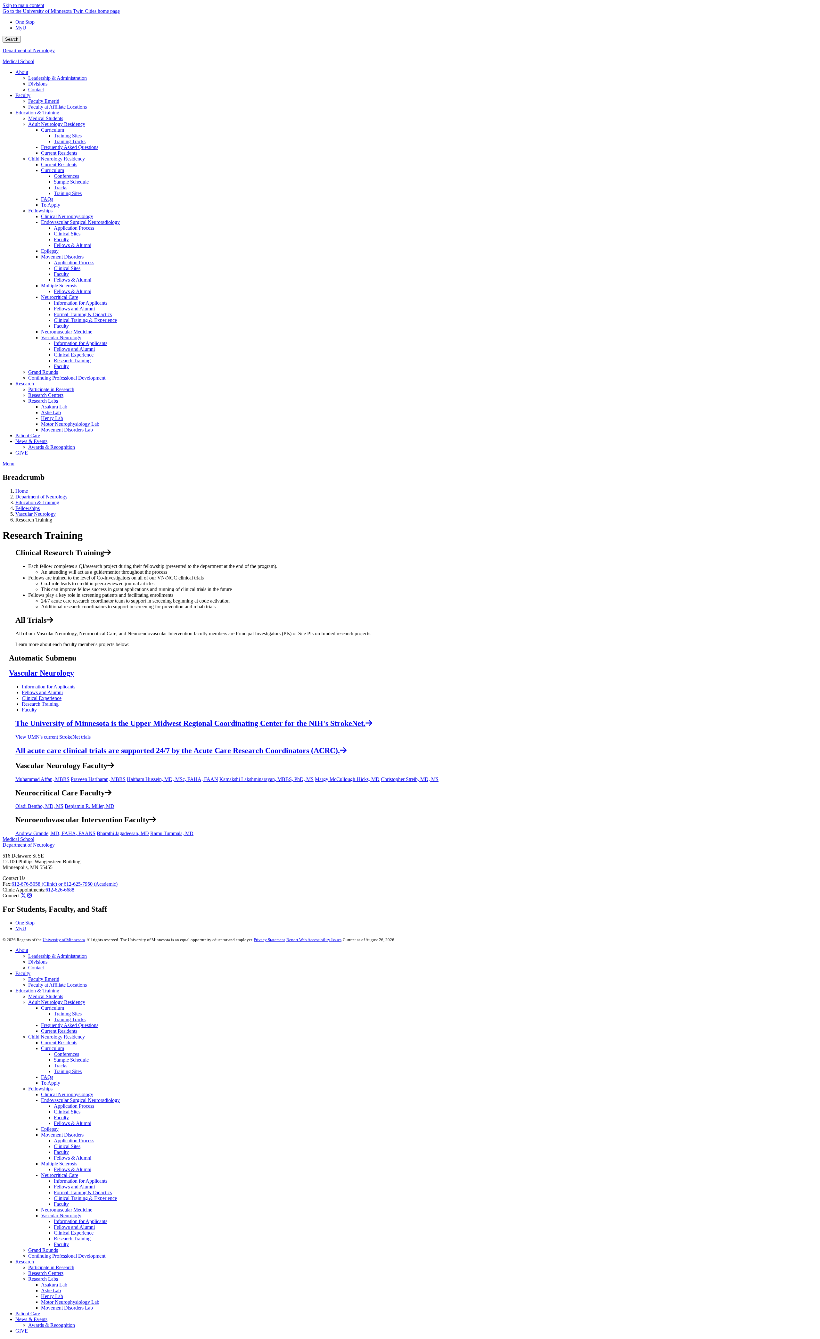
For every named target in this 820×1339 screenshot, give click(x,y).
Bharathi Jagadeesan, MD (123, 833)
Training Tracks (70, 1019)
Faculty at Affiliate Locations (57, 985)
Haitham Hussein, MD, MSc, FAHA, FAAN (172, 779)
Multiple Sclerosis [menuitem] (59, 285)
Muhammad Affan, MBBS (42, 779)
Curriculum (52, 1008)
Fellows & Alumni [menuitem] (72, 245)
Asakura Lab (54, 1284)
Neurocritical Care (59, 1175)
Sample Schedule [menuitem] (71, 182)
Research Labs (43, 1279)
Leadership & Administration (57, 956)
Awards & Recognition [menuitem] (51, 447)
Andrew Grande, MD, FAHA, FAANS (55, 833)
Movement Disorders (62, 1135)
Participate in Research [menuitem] (51, 389)
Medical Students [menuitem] (45, 118)
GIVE (21, 1331)
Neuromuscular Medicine (66, 1209)
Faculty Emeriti (43, 979)
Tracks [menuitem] (60, 187)
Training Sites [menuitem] (68, 135)
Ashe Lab (51, 1290)
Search (11, 39)
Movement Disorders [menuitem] (62, 256)
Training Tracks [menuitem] (70, 141)
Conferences (66, 1054)
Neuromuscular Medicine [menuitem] (66, 331)
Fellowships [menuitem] (40, 210)
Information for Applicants (48, 686)
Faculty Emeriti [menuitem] (43, 101)
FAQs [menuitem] (47, 199)
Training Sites (68, 1013)
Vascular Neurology (35, 514)
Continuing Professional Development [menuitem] (66, 378)
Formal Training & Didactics (83, 1192)
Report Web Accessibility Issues (313, 939)
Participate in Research (51, 1267)
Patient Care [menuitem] (27, 435)
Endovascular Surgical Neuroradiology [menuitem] (80, 222)
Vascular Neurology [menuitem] (61, 337)
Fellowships (27, 508)
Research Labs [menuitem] (43, 401)
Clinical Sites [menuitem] (67, 233)
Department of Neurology (29, 50)
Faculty (29, 709)
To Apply (50, 1083)
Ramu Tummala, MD (171, 833)
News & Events (31, 1319)
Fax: (7, 884)
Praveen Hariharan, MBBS (98, 779)
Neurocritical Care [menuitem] (59, 297)
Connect (11, 895)
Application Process (74, 1106)
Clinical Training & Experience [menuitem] (85, 320)
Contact (36, 967)
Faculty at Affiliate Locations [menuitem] (57, 107)
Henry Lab (52, 1296)
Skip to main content (23, 5)
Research (24, 1261)
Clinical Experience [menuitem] (74, 354)
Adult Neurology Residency (56, 1002)
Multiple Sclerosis (59, 1163)
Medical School (18, 61)
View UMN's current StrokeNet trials (53, 737)
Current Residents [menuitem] (59, 153)
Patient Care (27, 1313)
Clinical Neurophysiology (67, 1094)
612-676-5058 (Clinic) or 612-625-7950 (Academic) (65, 884)
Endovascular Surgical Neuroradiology (80, 1100)
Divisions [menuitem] (37, 83)
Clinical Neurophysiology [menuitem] (67, 216)
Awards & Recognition (51, 1325)
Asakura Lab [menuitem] (54, 406)
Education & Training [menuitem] (37, 112)
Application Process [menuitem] (74, 228)
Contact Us (14, 878)
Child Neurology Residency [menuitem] (56, 158)
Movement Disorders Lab (67, 1307)
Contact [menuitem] (36, 89)
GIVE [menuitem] (21, 453)
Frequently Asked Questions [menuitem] (69, 147)
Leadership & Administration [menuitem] (57, 78)
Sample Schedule (71, 1060)
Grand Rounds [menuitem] (43, 372)
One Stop (25, 22)
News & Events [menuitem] (31, 441)
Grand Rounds (43, 1250)
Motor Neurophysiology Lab (70, 1302)
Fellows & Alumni (72, 1123)
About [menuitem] (21, 72)
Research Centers (45, 1273)
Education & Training (37, 502)
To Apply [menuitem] (50, 205)
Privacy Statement (269, 939)
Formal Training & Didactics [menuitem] (83, 314)
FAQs (47, 1077)
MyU (20, 27)
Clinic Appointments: (24, 889)
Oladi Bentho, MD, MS (39, 806)
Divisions (37, 962)
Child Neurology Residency (56, 1036)
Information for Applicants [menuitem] (80, 303)
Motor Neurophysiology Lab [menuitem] (70, 424)
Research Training (40, 704)
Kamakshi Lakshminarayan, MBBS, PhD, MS (266, 779)
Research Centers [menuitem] (45, 395)
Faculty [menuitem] (22, 95)
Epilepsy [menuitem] (50, 251)
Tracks (60, 1065)
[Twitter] (23, 895)
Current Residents (59, 1031)
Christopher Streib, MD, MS (410, 779)
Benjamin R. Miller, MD (89, 806)
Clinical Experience (42, 698)
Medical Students (45, 996)
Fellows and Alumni (42, 692)
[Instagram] (29, 895)
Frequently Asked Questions (69, 1025)
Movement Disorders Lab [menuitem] (67, 429)
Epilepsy (50, 1129)
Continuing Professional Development (66, 1256)
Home (21, 491)
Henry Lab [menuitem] (52, 418)
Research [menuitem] (24, 383)
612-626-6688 (59, 889)
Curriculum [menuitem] (52, 130)
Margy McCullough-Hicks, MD (347, 779)
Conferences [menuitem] (66, 176)
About (21, 950)
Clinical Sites (67, 1111)
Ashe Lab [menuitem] (51, 412)
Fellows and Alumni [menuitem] (74, 308)
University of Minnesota (64, 939)
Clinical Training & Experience (85, 1198)
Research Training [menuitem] (72, 360)
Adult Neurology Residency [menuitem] (56, 124)
